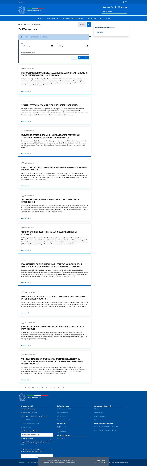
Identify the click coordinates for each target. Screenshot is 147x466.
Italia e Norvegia (98, 413)
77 (46, 387)
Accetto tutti (100, 462)
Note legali (22, 463)
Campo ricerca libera (28, 52)
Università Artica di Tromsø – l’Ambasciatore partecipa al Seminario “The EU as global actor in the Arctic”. (50, 136)
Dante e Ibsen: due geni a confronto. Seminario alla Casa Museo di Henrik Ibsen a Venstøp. (53, 297)
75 (37, 387)
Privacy (46, 443)
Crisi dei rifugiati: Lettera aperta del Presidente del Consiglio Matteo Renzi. (52, 328)
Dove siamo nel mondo (63, 420)
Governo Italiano (22, 2)
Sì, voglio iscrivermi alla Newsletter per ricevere (32, 449)
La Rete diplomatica (62, 413)
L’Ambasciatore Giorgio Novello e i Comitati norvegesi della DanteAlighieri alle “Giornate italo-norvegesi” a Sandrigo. (51, 265)
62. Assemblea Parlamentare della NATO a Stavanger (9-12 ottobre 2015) (50, 200)
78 (50, 387)
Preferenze (101, 460)
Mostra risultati (83, 58)
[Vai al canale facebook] (115, 7)
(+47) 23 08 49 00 (28, 420)
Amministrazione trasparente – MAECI (105, 430)
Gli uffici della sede (26, 427)
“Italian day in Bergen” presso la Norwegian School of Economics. (49, 233)
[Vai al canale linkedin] (125, 7)
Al (57, 43)
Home (20, 24)
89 (58, 387)
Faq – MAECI (61, 438)
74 (33, 387)
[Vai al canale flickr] (122, 7)
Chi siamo (96, 409)
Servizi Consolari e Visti (100, 416)
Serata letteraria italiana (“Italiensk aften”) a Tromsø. (49, 105)
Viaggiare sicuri (61, 416)
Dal (22, 43)
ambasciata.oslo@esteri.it (32, 423)
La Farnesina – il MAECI (64, 409)
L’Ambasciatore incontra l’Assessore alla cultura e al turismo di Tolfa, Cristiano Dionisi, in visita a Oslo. (54, 74)
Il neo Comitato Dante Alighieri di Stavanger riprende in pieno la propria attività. (54, 168)
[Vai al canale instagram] (118, 7)
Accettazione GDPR (27, 439)
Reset (74, 58)
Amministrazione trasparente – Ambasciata (106, 426)
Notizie (26, 24)
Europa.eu (63, 431)
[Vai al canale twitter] (111, 7)
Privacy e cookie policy (34, 463)
